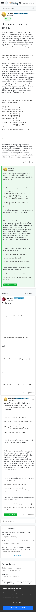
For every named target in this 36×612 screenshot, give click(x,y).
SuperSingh (14, 585)
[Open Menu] (33, 8)
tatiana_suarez (15, 543)
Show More (19, 555)
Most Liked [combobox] (29, 293)
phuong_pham (15, 551)
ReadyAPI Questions (8, 8)
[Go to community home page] (11, 3)
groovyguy (10, 298)
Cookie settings (18, 603)
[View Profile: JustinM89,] (5, 169)
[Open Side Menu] (2, 3)
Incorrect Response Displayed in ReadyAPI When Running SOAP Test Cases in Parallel (16, 548)
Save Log (5, 574)
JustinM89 (10, 13)
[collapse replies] (18, 297)
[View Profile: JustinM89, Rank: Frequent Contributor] (3, 14)
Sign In (31, 3)
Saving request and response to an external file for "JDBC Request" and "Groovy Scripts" (17, 582)
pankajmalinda (15, 570)
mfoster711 (15, 577)
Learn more (15, 597)
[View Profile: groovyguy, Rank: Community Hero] (4, 299)
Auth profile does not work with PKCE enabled (18, 541)
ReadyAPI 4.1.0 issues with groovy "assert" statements (16, 533)
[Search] (20, 3)
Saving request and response (12, 568)
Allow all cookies (18, 607)
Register (25, 3)
